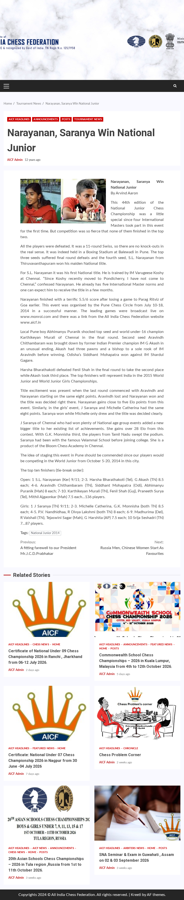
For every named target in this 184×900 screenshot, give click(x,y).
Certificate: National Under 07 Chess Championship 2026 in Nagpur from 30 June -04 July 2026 (47, 713)
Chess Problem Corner (137, 713)
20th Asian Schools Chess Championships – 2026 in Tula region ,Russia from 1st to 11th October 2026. (47, 813)
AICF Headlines (19, 119)
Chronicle (130, 748)
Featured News (161, 644)
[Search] (175, 85)
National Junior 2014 (45, 533)
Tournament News (88, 119)
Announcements (46, 119)
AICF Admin (15, 159)
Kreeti (136, 895)
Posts (66, 119)
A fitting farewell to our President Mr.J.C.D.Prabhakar (48, 548)
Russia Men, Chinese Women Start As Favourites (132, 548)
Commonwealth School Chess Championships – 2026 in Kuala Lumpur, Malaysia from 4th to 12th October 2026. (137, 609)
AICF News (40, 848)
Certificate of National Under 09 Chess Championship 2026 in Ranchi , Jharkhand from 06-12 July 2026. (47, 609)
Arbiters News (134, 848)
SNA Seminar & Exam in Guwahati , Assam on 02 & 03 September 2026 (137, 813)
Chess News (41, 644)
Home (56, 644)
